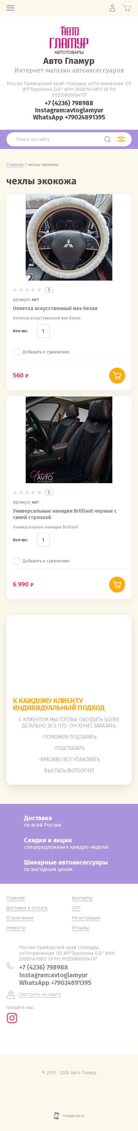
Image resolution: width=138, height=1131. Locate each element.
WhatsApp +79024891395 (69, 117)
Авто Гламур (69, 61)
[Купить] (117, 376)
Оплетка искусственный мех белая (55, 308)
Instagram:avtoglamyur (69, 110)
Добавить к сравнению (46, 352)
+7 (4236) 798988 (69, 103)
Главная (15, 164)
